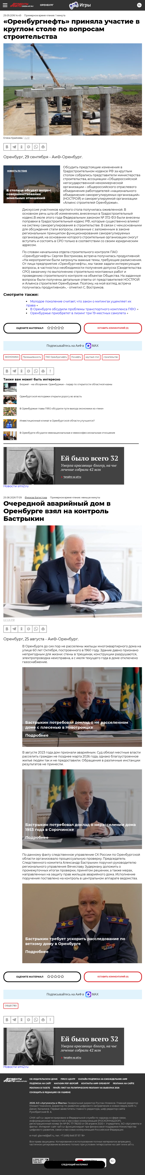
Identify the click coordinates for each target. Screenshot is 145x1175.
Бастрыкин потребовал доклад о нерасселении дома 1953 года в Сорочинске (80, 827)
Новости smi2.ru (16, 486)
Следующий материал (74, 1164)
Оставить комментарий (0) (113, 328)
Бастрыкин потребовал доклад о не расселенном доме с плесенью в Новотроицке (76, 725)
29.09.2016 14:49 (12, 15)
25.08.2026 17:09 (12, 497)
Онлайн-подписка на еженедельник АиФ (102, 1079)
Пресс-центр (68, 1079)
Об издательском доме (43, 1079)
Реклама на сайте (123, 1083)
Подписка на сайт (40, 1083)
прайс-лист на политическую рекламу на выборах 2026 (86, 1088)
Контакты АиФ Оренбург (95, 1083)
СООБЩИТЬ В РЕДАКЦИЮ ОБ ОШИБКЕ (50, 1092)
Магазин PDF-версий (66, 1083)
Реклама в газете (39, 1088)
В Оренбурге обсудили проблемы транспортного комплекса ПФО (83, 309)
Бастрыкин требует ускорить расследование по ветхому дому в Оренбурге (75, 941)
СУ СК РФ (9, 620)
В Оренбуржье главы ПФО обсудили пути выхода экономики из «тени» (62, 408)
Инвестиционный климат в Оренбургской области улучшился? (57, 420)
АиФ (27, 137)
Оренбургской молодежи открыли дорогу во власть (51, 396)
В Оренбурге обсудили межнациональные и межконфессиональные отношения (67, 432)
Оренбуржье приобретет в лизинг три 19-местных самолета (78, 313)
